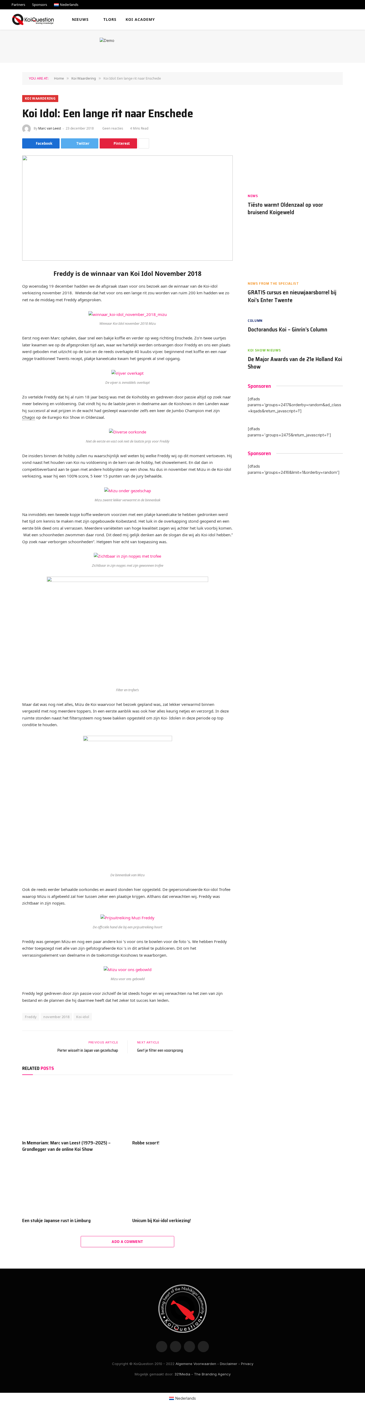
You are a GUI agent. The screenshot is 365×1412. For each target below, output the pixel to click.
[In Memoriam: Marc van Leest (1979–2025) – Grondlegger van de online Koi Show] (72, 1108)
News (253, 196)
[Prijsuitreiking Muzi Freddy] (127, 917)
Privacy (247, 1364)
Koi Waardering (40, 98)
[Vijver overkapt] (127, 373)
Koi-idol (82, 1016)
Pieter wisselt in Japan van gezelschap (87, 1050)
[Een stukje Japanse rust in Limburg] (72, 1186)
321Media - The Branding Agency (202, 1374)
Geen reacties (112, 128)
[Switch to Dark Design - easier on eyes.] (347, 19)
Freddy (31, 1016)
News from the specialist (273, 283)
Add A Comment (127, 1241)
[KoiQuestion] (33, 19)
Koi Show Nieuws (264, 350)
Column (255, 320)
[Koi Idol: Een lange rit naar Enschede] (127, 208)
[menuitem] (66, 4)
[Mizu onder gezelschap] (127, 490)
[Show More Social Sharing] (143, 143)
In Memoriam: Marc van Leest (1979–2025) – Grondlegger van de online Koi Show (66, 1146)
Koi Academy (140, 19)
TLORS (110, 19)
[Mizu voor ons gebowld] (127, 969)
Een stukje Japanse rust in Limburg (56, 1220)
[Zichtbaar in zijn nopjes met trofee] (127, 556)
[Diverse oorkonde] (127, 432)
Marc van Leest (49, 128)
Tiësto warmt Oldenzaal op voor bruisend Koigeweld (285, 208)
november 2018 (56, 1016)
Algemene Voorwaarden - (197, 1364)
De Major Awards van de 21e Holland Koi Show (295, 363)
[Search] (355, 20)
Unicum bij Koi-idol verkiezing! (161, 1220)
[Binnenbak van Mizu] (127, 802)
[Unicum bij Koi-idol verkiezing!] (182, 1186)
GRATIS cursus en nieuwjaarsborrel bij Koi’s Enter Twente (292, 296)
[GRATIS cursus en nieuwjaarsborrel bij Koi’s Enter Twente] (295, 251)
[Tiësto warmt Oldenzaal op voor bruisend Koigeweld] (295, 163)
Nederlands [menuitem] (185, 1398)
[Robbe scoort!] (182, 1108)
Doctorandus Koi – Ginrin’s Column (287, 330)
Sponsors (39, 4)
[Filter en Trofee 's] (127, 630)
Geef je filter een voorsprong (160, 1050)
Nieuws (80, 19)
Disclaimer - (230, 1364)
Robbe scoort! (145, 1143)
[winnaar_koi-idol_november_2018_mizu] (127, 314)
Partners (18, 4)
